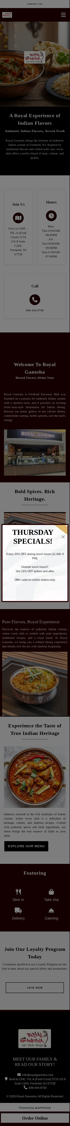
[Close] (63, 537)
